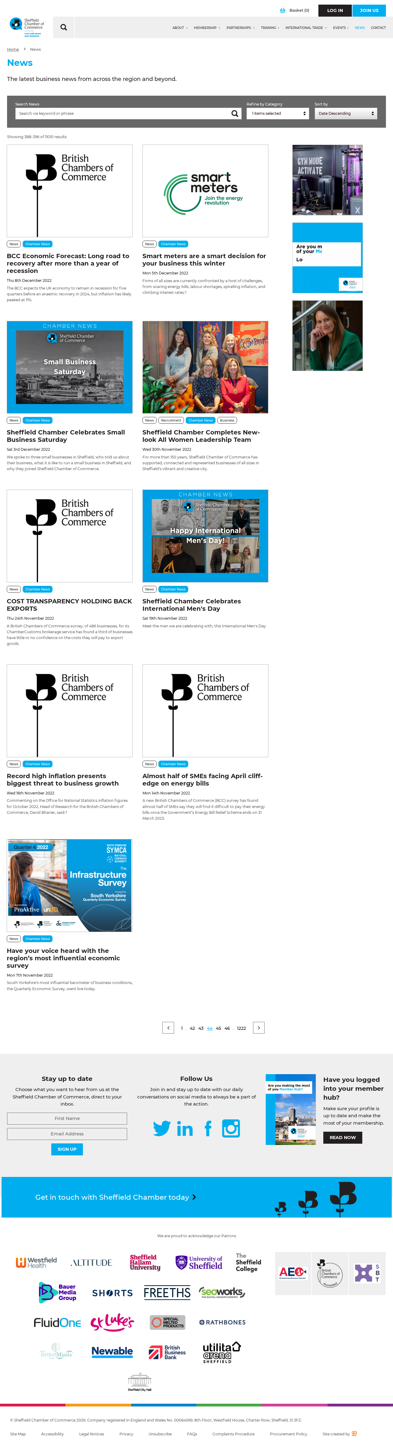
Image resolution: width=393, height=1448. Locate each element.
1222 (241, 1028)
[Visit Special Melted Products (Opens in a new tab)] (167, 1322)
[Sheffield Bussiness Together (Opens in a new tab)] (367, 1273)
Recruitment (171, 420)
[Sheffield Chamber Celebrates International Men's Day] (205, 536)
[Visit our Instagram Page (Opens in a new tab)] (231, 1129)
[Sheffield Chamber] (27, 27)
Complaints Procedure (233, 1434)
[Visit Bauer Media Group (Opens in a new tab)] (57, 1292)
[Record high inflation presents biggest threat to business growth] (70, 710)
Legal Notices (91, 1434)
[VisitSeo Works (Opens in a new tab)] (222, 1292)
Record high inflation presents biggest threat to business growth (63, 779)
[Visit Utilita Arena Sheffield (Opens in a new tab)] (222, 1352)
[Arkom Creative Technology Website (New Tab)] (354, 1434)
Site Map (18, 1434)
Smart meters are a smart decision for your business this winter (204, 259)
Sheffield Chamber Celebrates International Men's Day (191, 605)
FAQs (192, 1434)
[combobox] (278, 113)
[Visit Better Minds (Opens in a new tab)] (57, 1352)
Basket (299, 10)
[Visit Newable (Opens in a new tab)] (112, 1352)
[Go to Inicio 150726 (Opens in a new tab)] (327, 335)
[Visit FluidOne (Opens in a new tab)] (57, 1322)
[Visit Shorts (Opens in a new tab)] (112, 1292)
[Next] (259, 1028)
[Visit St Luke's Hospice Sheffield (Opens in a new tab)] (112, 1322)
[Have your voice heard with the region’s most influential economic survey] (70, 885)
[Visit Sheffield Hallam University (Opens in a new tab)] (145, 1263)
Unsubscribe (160, 1434)
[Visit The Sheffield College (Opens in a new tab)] (248, 1263)
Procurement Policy (288, 1434)
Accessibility (52, 1434)
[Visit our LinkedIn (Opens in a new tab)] (185, 1129)
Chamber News (37, 244)
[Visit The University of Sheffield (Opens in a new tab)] (199, 1263)
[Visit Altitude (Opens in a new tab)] (91, 1263)
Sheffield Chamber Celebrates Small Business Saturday (66, 436)
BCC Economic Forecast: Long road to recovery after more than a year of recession (68, 263)
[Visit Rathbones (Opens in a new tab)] (222, 1322)
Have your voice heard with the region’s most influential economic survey (63, 958)
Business (227, 420)
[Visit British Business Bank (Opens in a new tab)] (167, 1352)
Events (339, 28)
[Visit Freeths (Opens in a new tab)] (167, 1292)
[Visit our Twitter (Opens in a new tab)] (162, 1129)
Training (268, 28)
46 (227, 1028)
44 (209, 1028)
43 (201, 1028)
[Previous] (168, 1028)
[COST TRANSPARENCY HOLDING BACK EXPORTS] (70, 536)
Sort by (321, 104)
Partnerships (239, 28)
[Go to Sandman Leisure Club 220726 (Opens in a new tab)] (327, 180)
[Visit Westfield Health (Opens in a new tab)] (36, 1263)
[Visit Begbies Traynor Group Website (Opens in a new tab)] (330, 1273)
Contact (378, 28)
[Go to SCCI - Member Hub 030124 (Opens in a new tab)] (327, 257)
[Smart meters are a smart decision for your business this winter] (205, 191)
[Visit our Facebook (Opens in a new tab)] (208, 1129)
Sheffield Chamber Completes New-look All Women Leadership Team (201, 436)
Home (13, 49)
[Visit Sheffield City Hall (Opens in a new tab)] (139, 1382)
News (360, 28)
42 (192, 1028)
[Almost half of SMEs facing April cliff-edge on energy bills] (205, 710)
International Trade (305, 28)
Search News (27, 104)
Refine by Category (264, 104)
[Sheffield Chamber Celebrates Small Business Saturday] (70, 367)
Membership (205, 28)
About (179, 28)
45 (218, 1028)
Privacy (126, 1434)
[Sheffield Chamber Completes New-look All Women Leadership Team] (205, 367)
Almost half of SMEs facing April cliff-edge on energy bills (202, 779)
